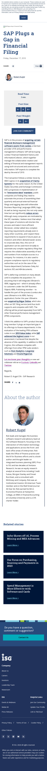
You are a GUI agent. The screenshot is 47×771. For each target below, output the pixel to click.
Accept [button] (23, 17)
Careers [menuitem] (4, 675)
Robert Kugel (15, 430)
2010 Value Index (23, 333)
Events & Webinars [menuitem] (9, 702)
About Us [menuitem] (5, 671)
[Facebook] (13, 382)
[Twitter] (16, 382)
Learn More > (13, 545)
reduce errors (32, 213)
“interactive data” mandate (19, 192)
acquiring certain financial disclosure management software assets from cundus (22, 143)
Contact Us (23, 637)
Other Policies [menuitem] (7, 730)
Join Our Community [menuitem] (37, 702)
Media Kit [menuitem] (5, 707)
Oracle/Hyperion (24, 354)
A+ (28, 109)
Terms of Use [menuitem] (21, 723)
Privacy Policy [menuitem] (7, 723)
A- (18, 109)
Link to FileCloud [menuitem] (36, 712)
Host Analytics (17, 351)
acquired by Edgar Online (19, 301)
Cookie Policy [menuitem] (36, 723)
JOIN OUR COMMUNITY (23, 131)
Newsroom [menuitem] (6, 690)
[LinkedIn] (19, 382)
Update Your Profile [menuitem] (37, 707)
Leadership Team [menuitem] (8, 685)
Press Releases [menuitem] (7, 712)
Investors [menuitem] (5, 680)
